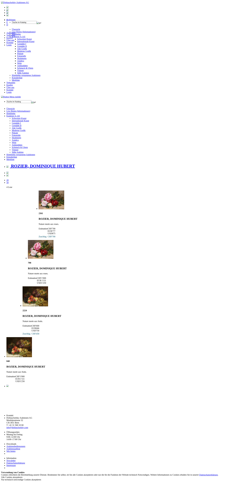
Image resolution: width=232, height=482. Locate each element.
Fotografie (21, 56)
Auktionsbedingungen (15, 446)
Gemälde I (16, 123)
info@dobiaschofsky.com (17, 427)
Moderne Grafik (24, 51)
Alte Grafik (22, 49)
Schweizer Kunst (19, 118)
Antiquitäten (22, 65)
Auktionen (10, 33)
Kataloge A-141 (13, 116)
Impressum (11, 465)
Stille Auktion (23, 73)
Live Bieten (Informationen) (18, 111)
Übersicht (10, 108)
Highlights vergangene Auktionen (26, 75)
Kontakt (9, 42)
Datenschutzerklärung (15, 463)
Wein (19, 63)
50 (7, 182)
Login (9, 45)
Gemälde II (22, 46)
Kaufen (9, 38)
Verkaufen (10, 35)
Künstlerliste (17, 78)
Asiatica (20, 61)
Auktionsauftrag (13, 449)
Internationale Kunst (20, 121)
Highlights (10, 113)
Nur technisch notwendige (21, 480)
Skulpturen (21, 58)
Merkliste (16, 80)
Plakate (20, 53)
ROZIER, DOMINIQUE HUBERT (42, 166)
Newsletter (11, 460)
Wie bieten (10, 451)
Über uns (10, 40)
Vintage (20, 70)
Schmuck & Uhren (25, 68)
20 (7, 180)
